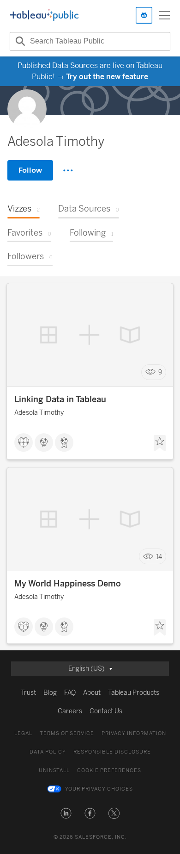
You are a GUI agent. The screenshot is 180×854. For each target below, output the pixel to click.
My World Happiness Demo (67, 584)
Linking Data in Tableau (60, 399)
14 (159, 557)
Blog (50, 693)
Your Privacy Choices (99, 789)
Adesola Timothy (39, 413)
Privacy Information (134, 733)
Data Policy (48, 752)
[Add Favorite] (160, 443)
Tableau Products (133, 693)
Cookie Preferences (109, 770)
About (92, 693)
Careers (70, 711)
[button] (66, 813)
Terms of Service (67, 733)
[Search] (19, 41)
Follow (30, 170)
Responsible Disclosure (112, 752)
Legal (23, 733)
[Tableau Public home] (44, 15)
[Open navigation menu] (164, 15)
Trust (28, 693)
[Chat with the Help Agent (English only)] (144, 15)
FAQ (70, 693)
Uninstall (54, 770)
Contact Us (106, 711)
